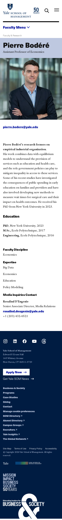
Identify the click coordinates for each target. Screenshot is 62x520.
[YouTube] (34, 342)
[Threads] (43, 342)
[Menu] (56, 10)
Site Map (7, 448)
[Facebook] (24, 342)
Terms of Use (20, 448)
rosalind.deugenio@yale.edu (23, 311)
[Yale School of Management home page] (17, 10)
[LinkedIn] (15, 342)
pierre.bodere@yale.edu (20, 127)
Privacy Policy (35, 448)
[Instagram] (5, 342)
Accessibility (51, 448)
